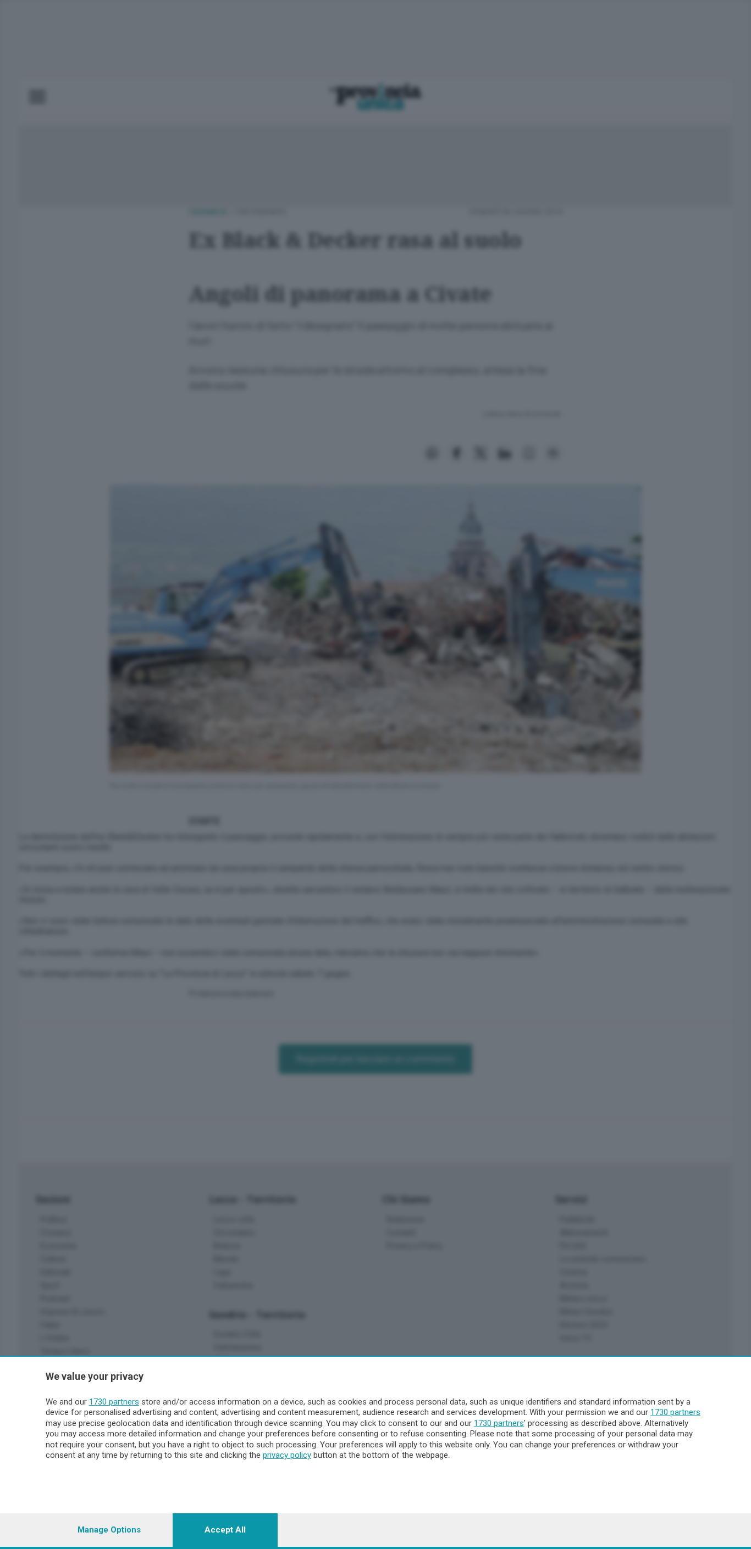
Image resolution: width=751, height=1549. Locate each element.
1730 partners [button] (114, 1402)
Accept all (225, 1530)
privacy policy (287, 1455)
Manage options (109, 1530)
